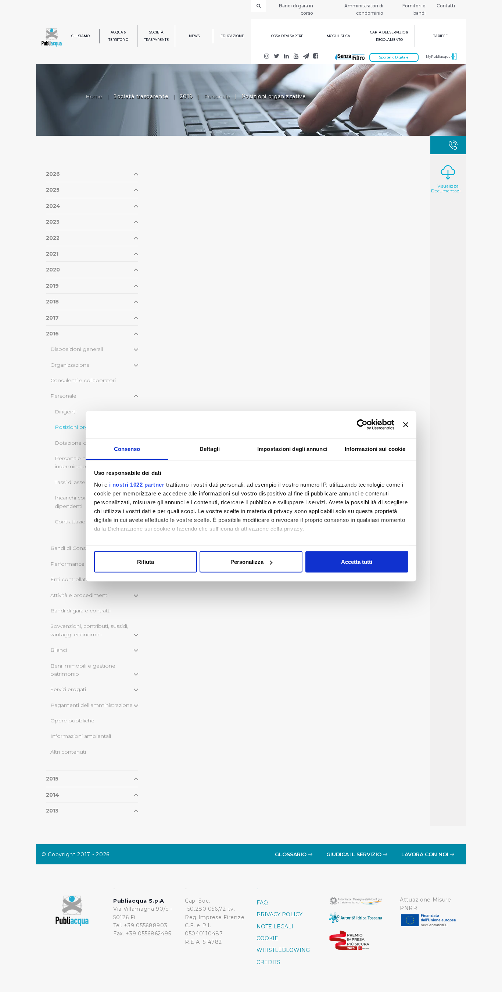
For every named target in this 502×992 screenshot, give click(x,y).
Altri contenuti (68, 752)
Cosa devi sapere (287, 36)
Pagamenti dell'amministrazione (91, 705)
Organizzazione (70, 365)
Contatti (446, 5)
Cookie (267, 938)
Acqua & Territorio (118, 36)
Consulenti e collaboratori (83, 380)
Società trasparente (156, 36)
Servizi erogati (68, 689)
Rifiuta (145, 562)
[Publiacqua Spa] (286, 57)
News (194, 36)
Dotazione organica (80, 443)
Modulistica (338, 36)
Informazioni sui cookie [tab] (375, 448)
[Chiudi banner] (405, 424)
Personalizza (246, 562)
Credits (268, 962)
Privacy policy (279, 914)
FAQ (262, 902)
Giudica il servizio (354, 854)
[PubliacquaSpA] (316, 57)
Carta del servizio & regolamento (389, 36)
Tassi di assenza (74, 482)
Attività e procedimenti (79, 595)
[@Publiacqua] (267, 57)
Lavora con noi (425, 854)
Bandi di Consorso (73, 548)
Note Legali (275, 926)
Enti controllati (68, 579)
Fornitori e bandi (414, 9)
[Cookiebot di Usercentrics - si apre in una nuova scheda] (362, 424)
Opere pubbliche (72, 720)
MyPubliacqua (438, 56)
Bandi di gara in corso (296, 9)
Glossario (291, 854)
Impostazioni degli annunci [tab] (292, 448)
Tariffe (440, 36)
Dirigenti (65, 411)
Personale (217, 96)
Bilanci (58, 650)
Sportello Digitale (394, 57)
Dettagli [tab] (210, 448)
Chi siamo (80, 36)
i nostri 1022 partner (137, 484)
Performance (67, 564)
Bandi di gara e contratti (80, 610)
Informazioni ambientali (80, 736)
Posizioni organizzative (84, 427)
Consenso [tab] (127, 448)
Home (94, 96)
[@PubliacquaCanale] (306, 57)
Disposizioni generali (76, 349)
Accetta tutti (356, 562)
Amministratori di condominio (363, 9)
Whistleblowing (283, 950)
